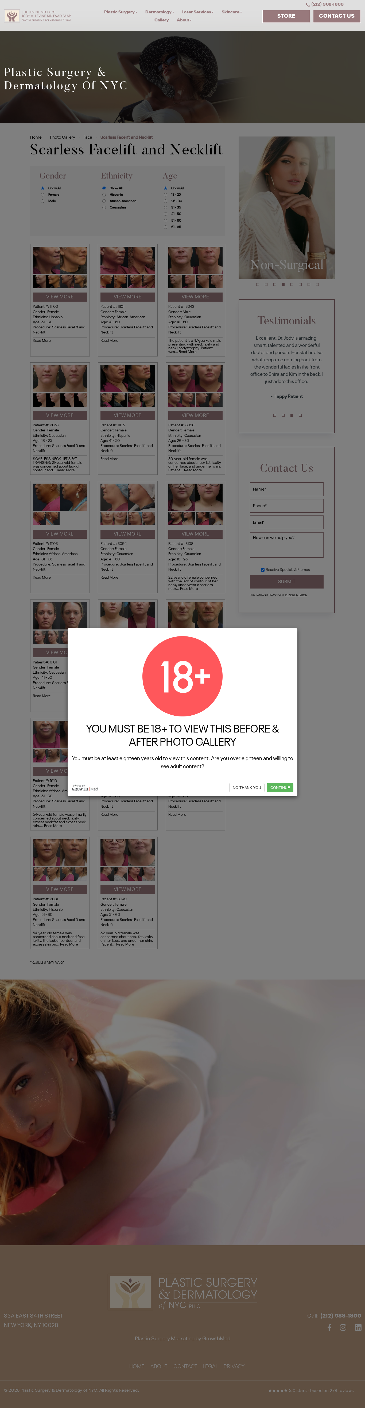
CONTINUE (280, 787)
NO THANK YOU (247, 787)
